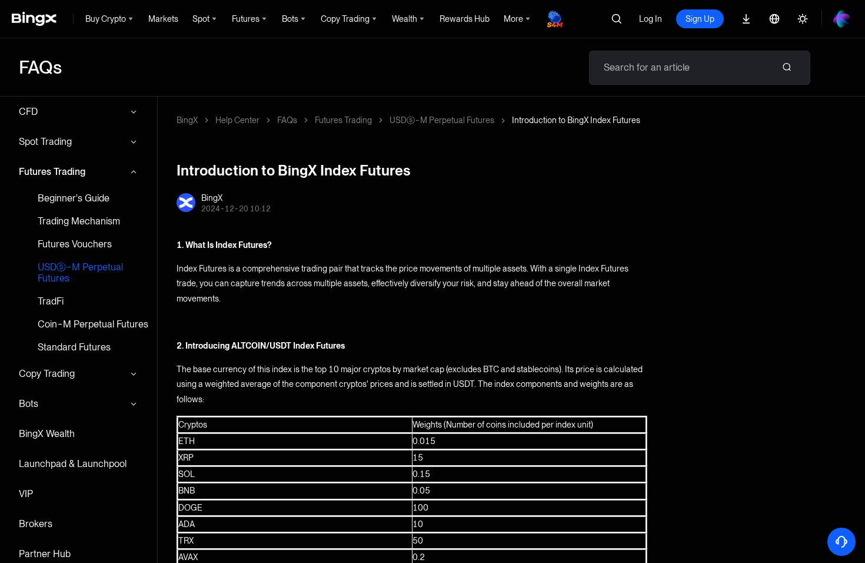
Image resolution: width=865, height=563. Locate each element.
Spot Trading (45, 141)
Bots (28, 403)
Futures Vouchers (75, 244)
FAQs (287, 120)
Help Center (237, 120)
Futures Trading (52, 171)
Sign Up (700, 19)
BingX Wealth (47, 433)
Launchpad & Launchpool (73, 463)
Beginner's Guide (73, 198)
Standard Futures (74, 347)
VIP (26, 493)
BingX (187, 120)
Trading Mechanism (79, 221)
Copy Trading (47, 373)
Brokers (35, 523)
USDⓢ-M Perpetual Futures (80, 272)
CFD (28, 111)
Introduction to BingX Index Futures (576, 120)
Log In (650, 19)
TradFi (51, 301)
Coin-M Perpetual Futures (93, 324)
